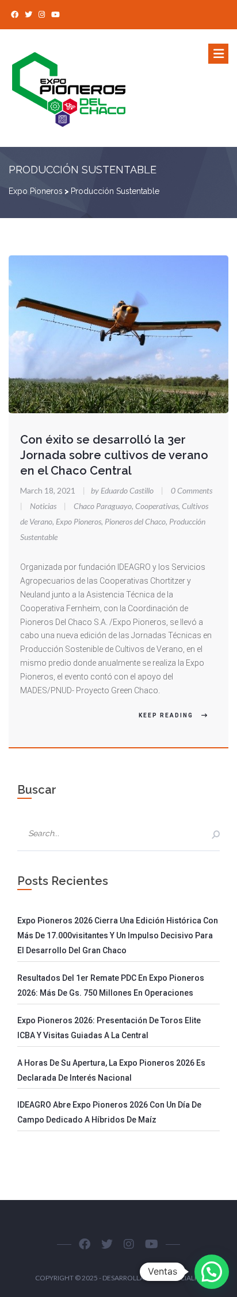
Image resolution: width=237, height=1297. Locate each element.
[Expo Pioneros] (79, 88)
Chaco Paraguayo (103, 506)
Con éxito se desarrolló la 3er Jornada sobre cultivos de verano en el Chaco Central (114, 455)
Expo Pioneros (78, 521)
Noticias (43, 506)
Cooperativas (156, 506)
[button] (211, 1272)
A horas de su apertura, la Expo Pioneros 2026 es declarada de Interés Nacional (111, 1070)
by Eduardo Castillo (119, 490)
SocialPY (186, 1277)
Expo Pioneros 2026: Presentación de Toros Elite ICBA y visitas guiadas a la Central (109, 1028)
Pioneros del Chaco (135, 521)
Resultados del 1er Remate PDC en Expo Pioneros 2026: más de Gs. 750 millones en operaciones (110, 985)
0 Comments (191, 490)
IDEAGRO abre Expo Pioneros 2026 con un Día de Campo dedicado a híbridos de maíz (109, 1112)
